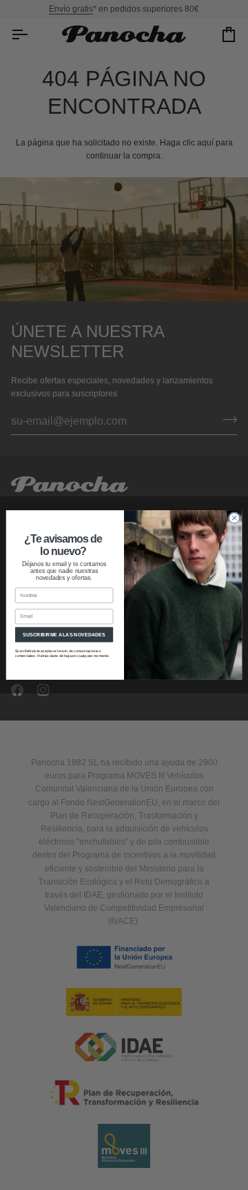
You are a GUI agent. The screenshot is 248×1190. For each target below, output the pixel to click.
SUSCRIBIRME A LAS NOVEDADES (64, 634)
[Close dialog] (234, 518)
